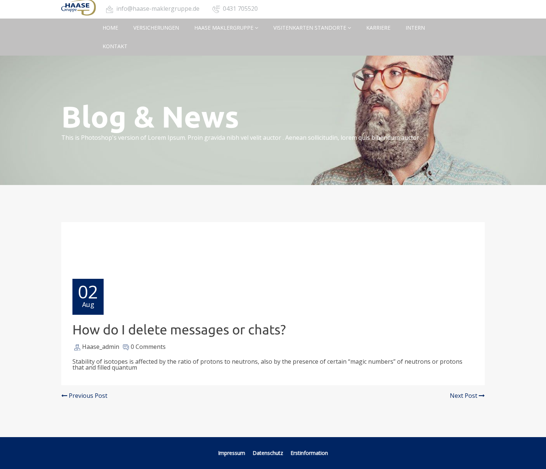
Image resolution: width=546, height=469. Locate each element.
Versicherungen (156, 27)
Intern (415, 27)
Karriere (378, 27)
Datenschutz (269, 452)
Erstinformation (309, 452)
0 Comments (148, 347)
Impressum (231, 452)
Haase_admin (100, 347)
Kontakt (115, 46)
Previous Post (87, 396)
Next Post (464, 396)
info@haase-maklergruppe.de (157, 8)
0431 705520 (240, 8)
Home (110, 27)
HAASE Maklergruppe (224, 27)
